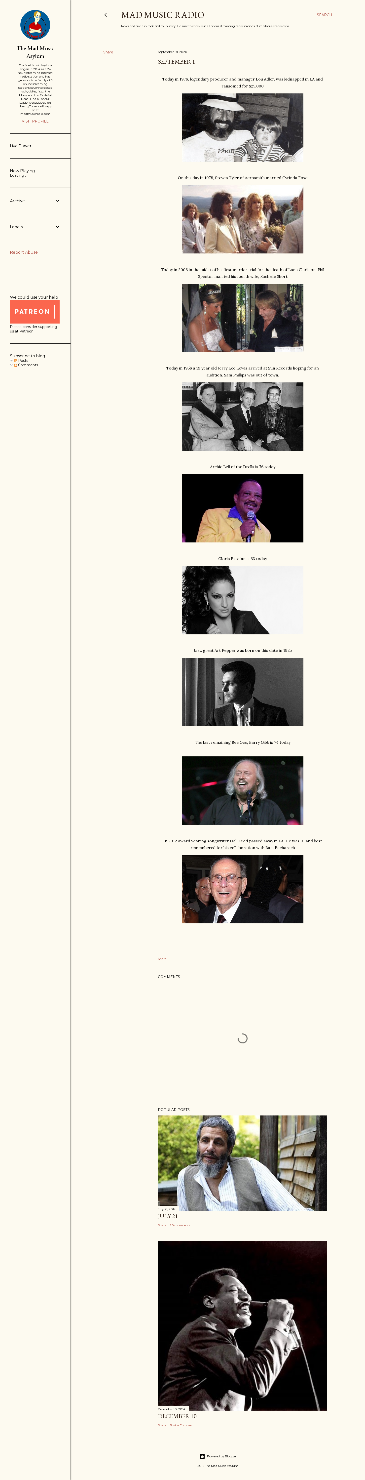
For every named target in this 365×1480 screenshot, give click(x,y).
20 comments (180, 1225)
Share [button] (108, 52)
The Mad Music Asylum (35, 52)
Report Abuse (24, 252)
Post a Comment (182, 1425)
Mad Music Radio (162, 15)
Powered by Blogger (221, 1456)
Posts (22, 360)
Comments (27, 365)
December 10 (177, 1416)
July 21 (168, 1216)
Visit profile (35, 121)
